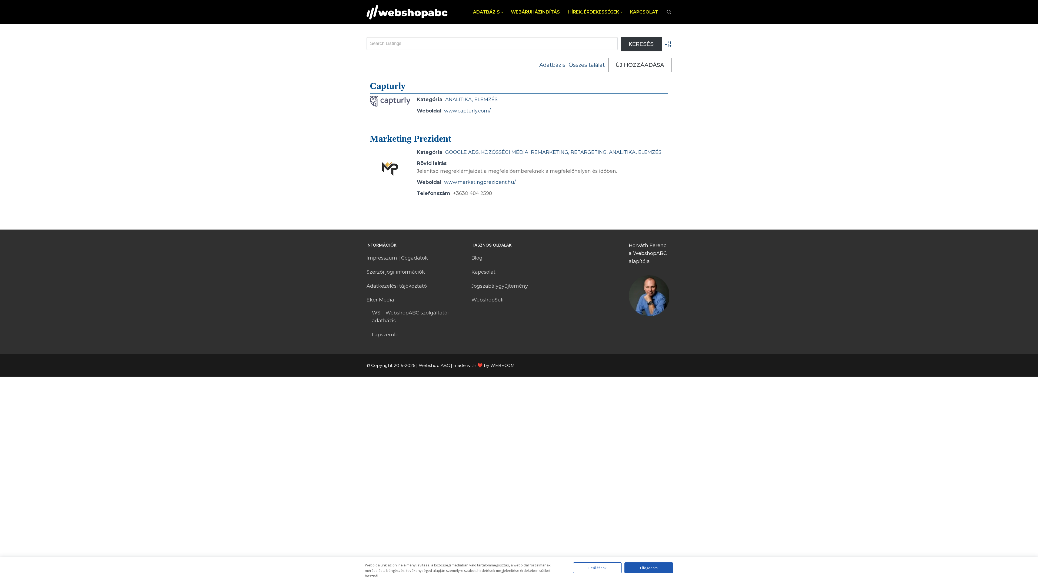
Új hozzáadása (640, 65)
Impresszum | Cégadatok (397, 258)
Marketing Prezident (410, 139)
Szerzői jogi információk (396, 272)
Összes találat (587, 65)
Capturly (387, 86)
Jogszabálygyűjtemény (499, 286)
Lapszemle (385, 335)
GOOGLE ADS (462, 152)
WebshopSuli (487, 300)
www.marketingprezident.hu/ (480, 182)
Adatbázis (552, 65)
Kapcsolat (483, 272)
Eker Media (380, 300)
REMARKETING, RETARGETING (569, 152)
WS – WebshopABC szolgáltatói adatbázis (410, 317)
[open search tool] (669, 12)
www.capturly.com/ (467, 111)
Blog (477, 258)
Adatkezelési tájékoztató (397, 286)
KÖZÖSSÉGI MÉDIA (504, 152)
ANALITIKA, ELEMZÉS (471, 99)
